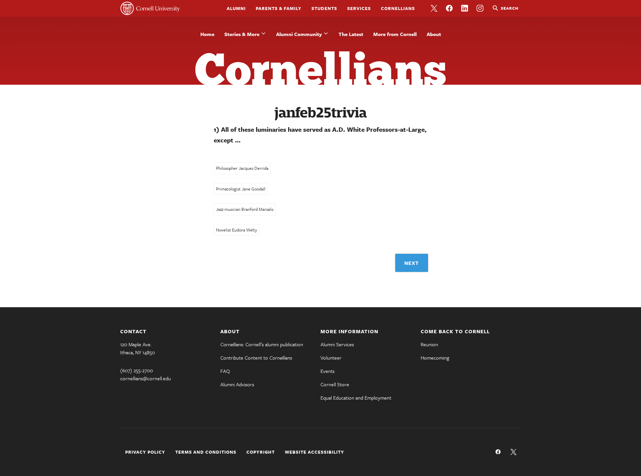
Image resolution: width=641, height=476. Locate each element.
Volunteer (331, 357)
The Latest (351, 34)
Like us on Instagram (480, 8)
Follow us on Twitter (434, 8)
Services (359, 8)
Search (509, 8)
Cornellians (398, 8)
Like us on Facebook (449, 8)
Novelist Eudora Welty (236, 229)
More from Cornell (395, 34)
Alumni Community (299, 34)
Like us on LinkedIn (464, 8)
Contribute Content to (256, 357)
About (434, 34)
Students (324, 8)
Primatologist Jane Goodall (240, 188)
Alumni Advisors (237, 384)
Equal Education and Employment (355, 397)
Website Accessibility (314, 452)
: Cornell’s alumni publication (261, 344)
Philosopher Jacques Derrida (242, 168)
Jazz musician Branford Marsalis (244, 209)
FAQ (225, 371)
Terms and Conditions (205, 452)
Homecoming (435, 357)
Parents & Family (278, 8)
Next (411, 263)
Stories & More (241, 34)
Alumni (236, 8)
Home (207, 34)
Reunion (429, 344)
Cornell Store (334, 384)
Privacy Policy (145, 452)
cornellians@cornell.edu (145, 378)
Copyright (260, 452)
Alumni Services (337, 344)
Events (327, 371)
